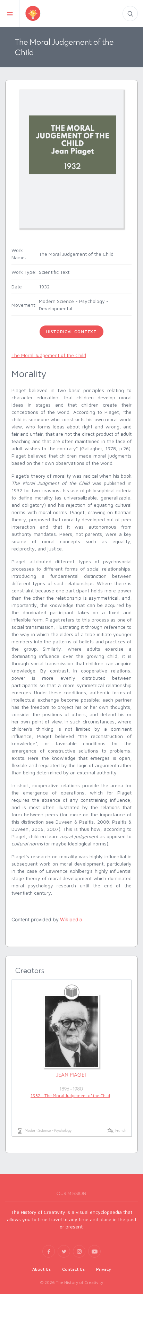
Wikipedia (71, 919)
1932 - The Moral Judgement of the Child (70, 1095)
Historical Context (71, 331)
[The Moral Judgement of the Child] (71, 159)
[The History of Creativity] (44, 13)
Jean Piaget (71, 1074)
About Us (41, 1269)
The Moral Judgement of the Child (48, 355)
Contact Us (73, 1269)
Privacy (103, 1269)
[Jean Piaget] (71, 1031)
